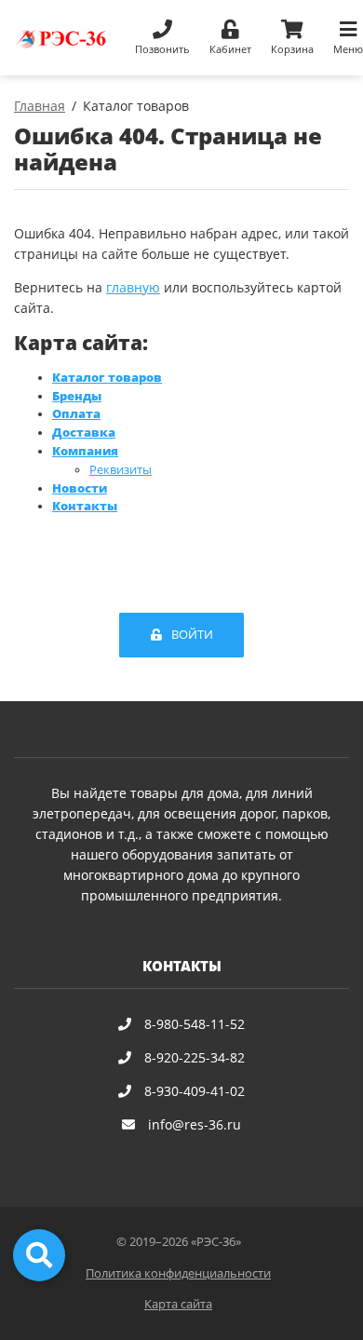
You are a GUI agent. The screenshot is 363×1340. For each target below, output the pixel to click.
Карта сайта (178, 1304)
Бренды (76, 396)
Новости (79, 488)
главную (133, 287)
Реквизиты (120, 470)
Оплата (76, 414)
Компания (85, 451)
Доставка (83, 432)
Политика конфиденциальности (178, 1273)
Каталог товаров (107, 378)
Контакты (84, 506)
